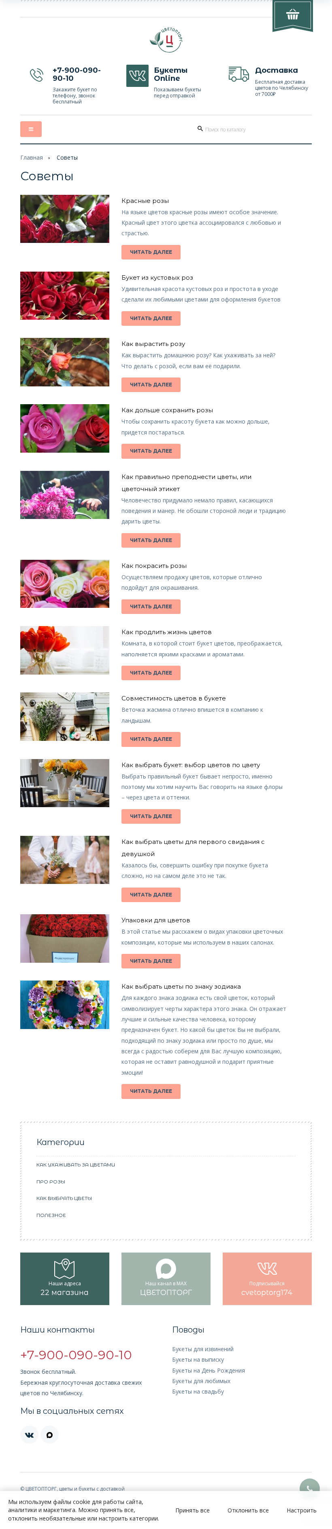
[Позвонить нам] (310, 1488)
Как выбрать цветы (64, 1198)
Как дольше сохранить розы (167, 410)
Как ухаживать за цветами (75, 1165)
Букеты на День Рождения (208, 1370)
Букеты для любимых (201, 1381)
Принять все (192, 1510)
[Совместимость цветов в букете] (64, 716)
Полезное (51, 1215)
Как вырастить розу (153, 344)
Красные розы (145, 201)
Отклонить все (248, 1510)
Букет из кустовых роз (157, 277)
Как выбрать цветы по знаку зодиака (181, 986)
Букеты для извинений (203, 1349)
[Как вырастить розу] (64, 361)
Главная (31, 157)
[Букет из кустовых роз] (64, 295)
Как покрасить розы (154, 565)
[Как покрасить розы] (64, 583)
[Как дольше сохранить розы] (64, 428)
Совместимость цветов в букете (173, 698)
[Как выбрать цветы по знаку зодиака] (64, 1004)
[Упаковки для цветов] (64, 938)
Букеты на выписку (198, 1359)
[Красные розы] (64, 218)
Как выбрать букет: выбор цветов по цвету (190, 765)
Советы (67, 157)
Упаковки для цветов (155, 920)
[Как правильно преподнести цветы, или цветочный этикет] (64, 494)
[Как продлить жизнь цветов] (64, 650)
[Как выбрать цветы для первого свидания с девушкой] (64, 859)
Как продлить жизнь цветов (166, 632)
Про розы (50, 1182)
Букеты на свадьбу (198, 1391)
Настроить (302, 1510)
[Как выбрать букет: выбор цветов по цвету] (64, 782)
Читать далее (151, 252)
